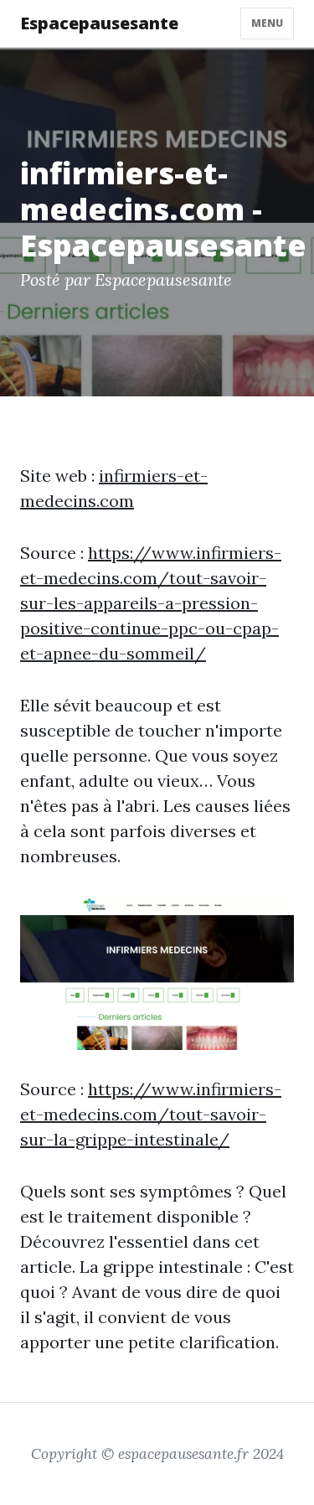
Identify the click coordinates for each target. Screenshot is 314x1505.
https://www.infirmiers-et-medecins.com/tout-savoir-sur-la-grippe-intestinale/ (150, 1114)
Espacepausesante (99, 23)
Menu (267, 23)
